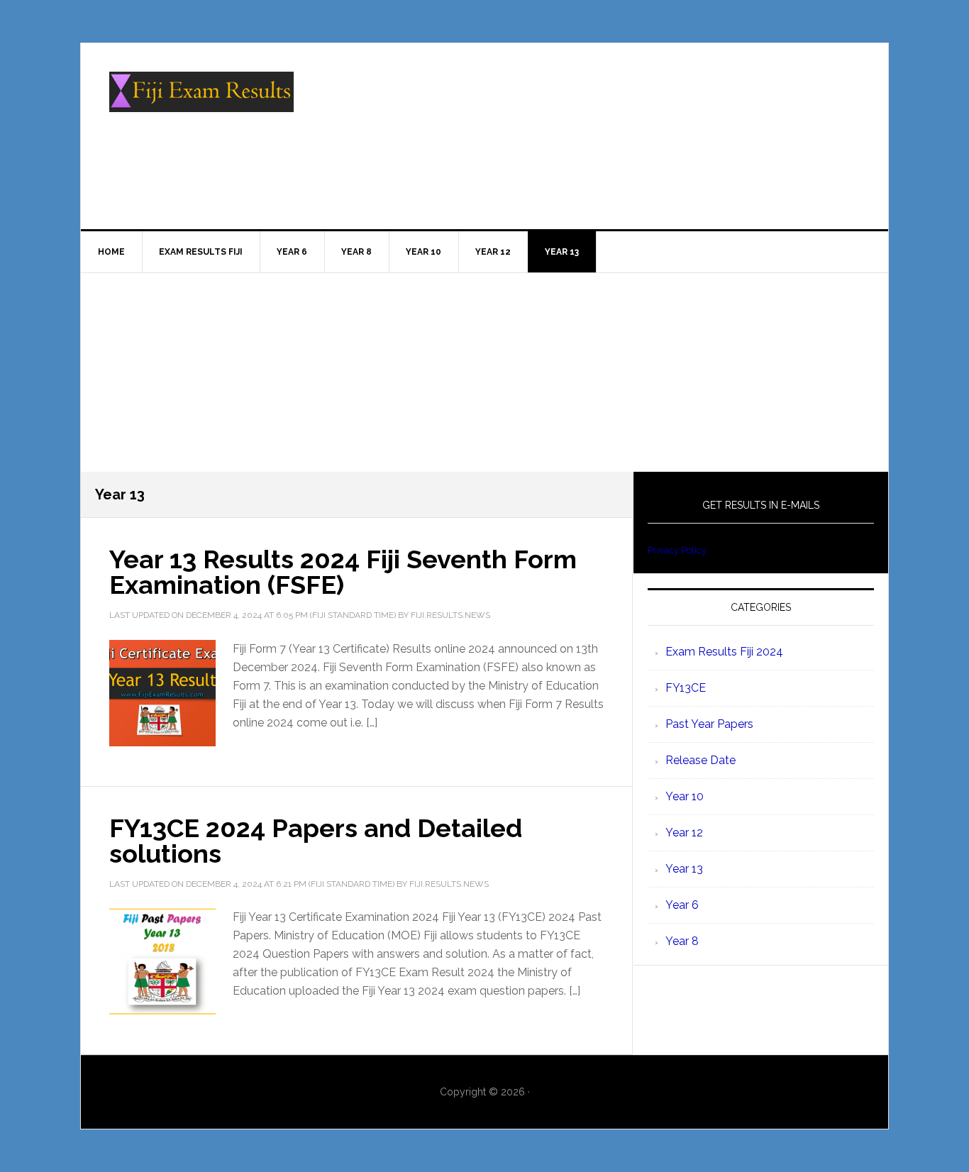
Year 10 (684, 796)
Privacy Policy (677, 550)
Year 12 (684, 832)
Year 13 (684, 868)
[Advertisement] (484, 372)
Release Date (700, 760)
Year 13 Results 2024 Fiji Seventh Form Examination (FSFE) (343, 571)
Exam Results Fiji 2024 (724, 651)
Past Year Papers (709, 724)
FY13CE (685, 688)
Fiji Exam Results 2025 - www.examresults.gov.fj (201, 104)
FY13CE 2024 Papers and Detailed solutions (315, 840)
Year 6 (682, 905)
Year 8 (682, 941)
